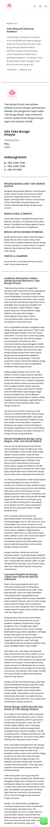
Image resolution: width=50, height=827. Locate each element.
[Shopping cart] (40, 6)
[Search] (35, 6)
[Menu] (46, 6)
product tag (12, 24)
